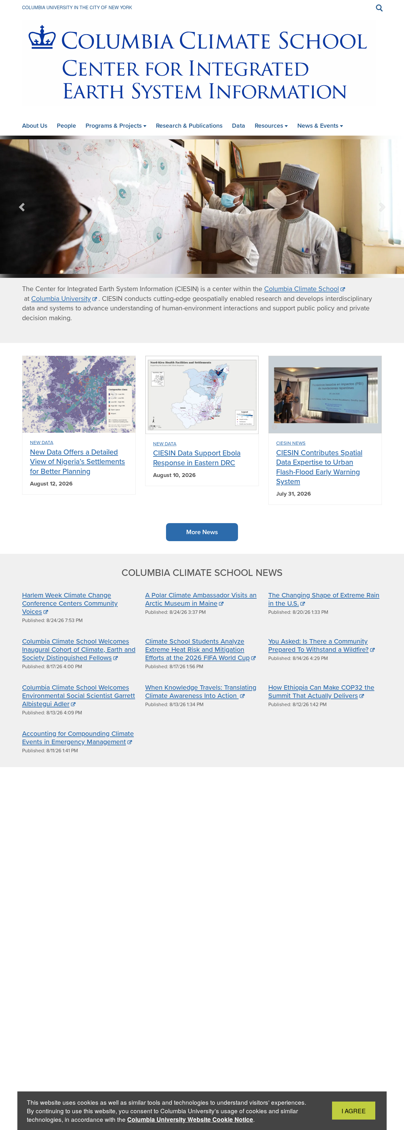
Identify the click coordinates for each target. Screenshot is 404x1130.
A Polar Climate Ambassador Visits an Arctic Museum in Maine (201, 599)
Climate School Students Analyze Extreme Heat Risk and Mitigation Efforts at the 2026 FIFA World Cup (197, 649)
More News (202, 532)
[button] (22, 207)
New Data (41, 442)
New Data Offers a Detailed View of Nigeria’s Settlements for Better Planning (77, 461)
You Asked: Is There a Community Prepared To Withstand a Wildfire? (318, 645)
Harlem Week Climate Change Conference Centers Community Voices (70, 603)
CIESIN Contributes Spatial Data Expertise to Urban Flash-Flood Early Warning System (319, 466)
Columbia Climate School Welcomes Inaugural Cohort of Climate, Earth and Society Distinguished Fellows (78, 649)
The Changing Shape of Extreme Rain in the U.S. (323, 599)
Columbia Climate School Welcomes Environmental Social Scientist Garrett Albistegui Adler (78, 695)
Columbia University (61, 299)
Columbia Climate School (301, 289)
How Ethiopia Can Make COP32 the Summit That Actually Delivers (321, 691)
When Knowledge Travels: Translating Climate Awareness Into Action (200, 691)
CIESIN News (291, 443)
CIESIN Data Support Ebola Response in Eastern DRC (197, 457)
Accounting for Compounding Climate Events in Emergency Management (78, 737)
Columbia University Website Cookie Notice (190, 1119)
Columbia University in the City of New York (77, 7)
